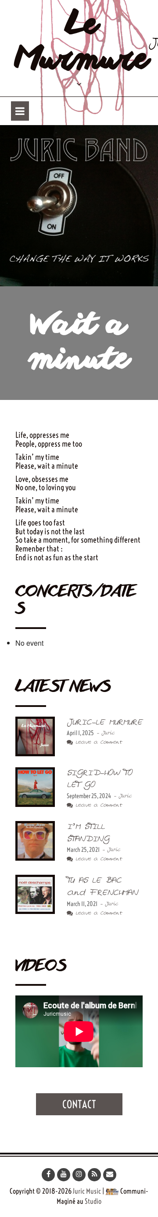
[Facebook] (48, 1174)
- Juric (104, 733)
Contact (79, 1104)
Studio (93, 1201)
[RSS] (94, 1174)
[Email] (109, 1174)
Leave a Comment (97, 742)
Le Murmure (81, 43)
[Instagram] (79, 1174)
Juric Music (87, 1191)
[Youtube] (63, 1174)
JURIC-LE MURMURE (104, 722)
